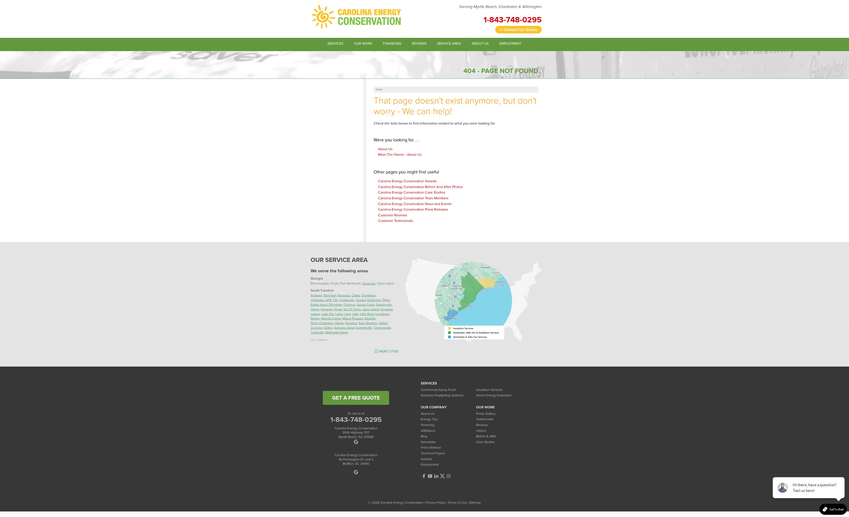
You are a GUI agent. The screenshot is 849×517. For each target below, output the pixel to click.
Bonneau (344, 295)
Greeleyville (384, 304)
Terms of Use (457, 502)
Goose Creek (366, 304)
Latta (355, 314)
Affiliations (428, 430)
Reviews (482, 425)
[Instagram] (448, 476)
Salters (383, 323)
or (518, 30)
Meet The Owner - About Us (399, 154)
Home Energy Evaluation (494, 395)
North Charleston (322, 323)
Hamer (315, 309)
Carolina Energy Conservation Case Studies (411, 192)
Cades (356, 295)
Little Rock (367, 314)
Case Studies (485, 442)
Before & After (486, 436)
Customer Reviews (392, 215)
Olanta (339, 323)
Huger (338, 309)
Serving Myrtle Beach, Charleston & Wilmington (500, 6)
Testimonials (484, 419)
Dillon (386, 300)
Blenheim (330, 295)
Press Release (431, 447)
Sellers (328, 327)
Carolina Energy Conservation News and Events (414, 203)
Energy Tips (429, 419)
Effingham (335, 304)
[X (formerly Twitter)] (442, 476)
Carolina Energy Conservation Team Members (413, 198)
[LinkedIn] (436, 476)
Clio (335, 300)
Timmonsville (382, 327)
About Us (385, 149)
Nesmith (370, 318)
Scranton (317, 327)
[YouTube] (430, 476)
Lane (347, 314)
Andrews (316, 295)
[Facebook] (423, 476)
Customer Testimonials (395, 220)
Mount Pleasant (352, 318)
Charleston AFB (321, 300)
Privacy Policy (435, 502)
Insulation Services (489, 389)
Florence (350, 304)
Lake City (328, 314)
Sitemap (475, 502)
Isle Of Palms (352, 309)
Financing (427, 425)
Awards (426, 459)
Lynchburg (382, 314)
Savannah (368, 283)
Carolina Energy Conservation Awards (407, 181)
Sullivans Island (344, 327)
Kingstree (386, 309)
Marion (315, 318)
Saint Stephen (367, 323)
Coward (361, 300)
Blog (424, 436)
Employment (430, 464)
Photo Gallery (485, 413)
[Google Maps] (356, 441)
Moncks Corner (331, 318)
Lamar (339, 314)
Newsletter (428, 442)
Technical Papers (433, 453)
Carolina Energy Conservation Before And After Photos (420, 186)
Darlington (374, 300)
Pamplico (351, 323)
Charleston (368, 295)
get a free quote (356, 398)
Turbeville (317, 332)
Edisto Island (319, 304)
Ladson (315, 314)
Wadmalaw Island (336, 332)
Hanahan (327, 309)
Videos (481, 430)
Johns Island (370, 309)
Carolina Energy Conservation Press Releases (413, 209)
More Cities (388, 351)
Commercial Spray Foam (438, 389)
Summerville (364, 327)
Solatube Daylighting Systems (442, 395)
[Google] (356, 472)
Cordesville (346, 300)
